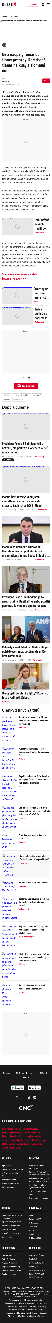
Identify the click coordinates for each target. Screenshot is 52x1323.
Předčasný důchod (36, 1255)
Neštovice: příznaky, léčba (12, 1169)
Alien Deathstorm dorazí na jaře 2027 (32, 837)
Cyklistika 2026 (35, 1238)
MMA (31, 1215)
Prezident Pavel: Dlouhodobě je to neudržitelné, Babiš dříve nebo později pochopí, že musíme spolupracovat (26, 601)
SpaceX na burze (8, 1255)
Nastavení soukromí (17, 1310)
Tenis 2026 (33, 1227)
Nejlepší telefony (8, 1259)
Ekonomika (35, 1247)
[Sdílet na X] (29, 378)
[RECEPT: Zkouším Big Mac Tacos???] (9, 886)
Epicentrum (6, 1166)
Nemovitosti (15, 1136)
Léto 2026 (34, 1158)
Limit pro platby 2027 (37, 1263)
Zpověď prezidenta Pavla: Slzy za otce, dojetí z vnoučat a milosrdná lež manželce (33, 720)
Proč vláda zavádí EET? (11, 1226)
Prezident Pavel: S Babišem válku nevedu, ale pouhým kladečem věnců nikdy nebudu (25, 448)
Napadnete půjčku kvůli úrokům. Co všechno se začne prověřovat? (34, 858)
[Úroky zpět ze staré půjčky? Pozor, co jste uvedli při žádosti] (25, 676)
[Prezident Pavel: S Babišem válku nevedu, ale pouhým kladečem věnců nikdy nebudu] (26, 426)
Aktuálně (6, 1158)
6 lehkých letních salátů (38, 1198)
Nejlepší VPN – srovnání (11, 1270)
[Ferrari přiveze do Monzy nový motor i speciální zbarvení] (9, 995)
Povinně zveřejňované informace (31, 1316)
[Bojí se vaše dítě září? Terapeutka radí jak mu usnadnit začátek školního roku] (9, 936)
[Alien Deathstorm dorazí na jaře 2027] (9, 841)
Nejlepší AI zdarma (9, 1263)
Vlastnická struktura (34, 1310)
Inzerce (32, 1073)
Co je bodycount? (9, 1187)
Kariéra (26, 1078)
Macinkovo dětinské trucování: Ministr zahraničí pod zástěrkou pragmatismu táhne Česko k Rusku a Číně (25, 551)
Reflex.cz (5, 16)
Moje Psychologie (9, 1128)
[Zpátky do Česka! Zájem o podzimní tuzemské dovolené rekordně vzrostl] (9, 908)
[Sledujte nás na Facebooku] (23, 1097)
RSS (42, 1073)
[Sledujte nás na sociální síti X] (17, 1097)
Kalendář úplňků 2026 (10, 1183)
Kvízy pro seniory (9, 1180)
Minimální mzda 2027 (37, 1270)
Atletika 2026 (34, 1234)
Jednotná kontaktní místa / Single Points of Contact (25, 1313)
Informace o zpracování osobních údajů (21, 1306)
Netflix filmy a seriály (10, 1274)
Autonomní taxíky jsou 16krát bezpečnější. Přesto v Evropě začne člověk (34, 752)
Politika (6, 1207)
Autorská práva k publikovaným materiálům (25, 1300)
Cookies (41, 1306)
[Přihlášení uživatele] (43, 4)
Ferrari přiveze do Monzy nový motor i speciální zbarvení (32, 987)
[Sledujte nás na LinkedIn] (35, 1097)
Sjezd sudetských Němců (12, 1222)
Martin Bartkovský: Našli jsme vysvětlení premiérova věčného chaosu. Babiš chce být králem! (22, 501)
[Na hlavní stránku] (9, 4)
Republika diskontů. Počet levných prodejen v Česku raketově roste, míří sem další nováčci (34, 779)
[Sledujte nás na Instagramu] (29, 1097)
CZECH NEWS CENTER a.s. (35, 1288)
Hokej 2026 (33, 1223)
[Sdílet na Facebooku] (23, 378)
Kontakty (7, 1073)
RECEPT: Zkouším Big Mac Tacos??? (34, 882)
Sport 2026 (35, 1207)
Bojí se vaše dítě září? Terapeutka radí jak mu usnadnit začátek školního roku (33, 929)
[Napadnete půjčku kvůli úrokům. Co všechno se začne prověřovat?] (10, 865)
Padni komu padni (9, 1229)
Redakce (20, 1073)
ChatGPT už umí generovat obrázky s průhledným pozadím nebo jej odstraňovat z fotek (34, 957)
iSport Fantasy (16, 1132)
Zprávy (16, 16)
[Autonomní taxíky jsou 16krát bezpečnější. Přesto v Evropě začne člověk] (9, 758)
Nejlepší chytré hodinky (11, 1267)
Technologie (8, 1247)
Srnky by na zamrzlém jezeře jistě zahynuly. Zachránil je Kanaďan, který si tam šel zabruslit (41, 293)
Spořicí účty (34, 1259)
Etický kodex (13, 1316)
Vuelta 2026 (15, 1147)
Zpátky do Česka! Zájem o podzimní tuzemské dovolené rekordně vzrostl (34, 902)
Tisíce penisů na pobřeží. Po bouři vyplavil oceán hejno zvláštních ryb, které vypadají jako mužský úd (41, 313)
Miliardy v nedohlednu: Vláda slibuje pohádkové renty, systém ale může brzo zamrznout (25, 651)
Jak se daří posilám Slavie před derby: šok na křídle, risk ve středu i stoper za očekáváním (34, 811)
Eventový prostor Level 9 (19, 1143)
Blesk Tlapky (24, 1128)
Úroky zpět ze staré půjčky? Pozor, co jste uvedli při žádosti (25, 695)
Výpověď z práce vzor (10, 1233)
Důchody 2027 (34, 1267)
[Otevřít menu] (48, 4)
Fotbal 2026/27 (35, 1219)
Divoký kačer (7, 1237)
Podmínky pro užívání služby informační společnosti (25, 1303)
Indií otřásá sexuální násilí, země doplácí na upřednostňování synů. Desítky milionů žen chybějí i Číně (42, 224)
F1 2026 (32, 1230)
